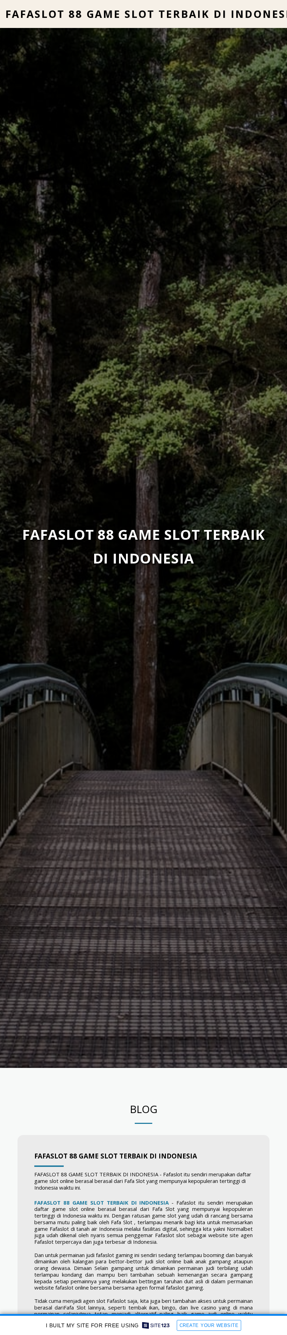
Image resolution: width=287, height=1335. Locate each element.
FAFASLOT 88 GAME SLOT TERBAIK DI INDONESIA (115, 1155)
